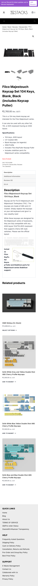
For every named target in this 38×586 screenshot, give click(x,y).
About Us (6, 519)
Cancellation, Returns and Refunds (16, 549)
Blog (4, 516)
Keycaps (19, 164)
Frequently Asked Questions (13, 539)
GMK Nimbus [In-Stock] (11, 323)
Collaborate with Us (10, 572)
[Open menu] (4, 21)
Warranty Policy (8, 576)
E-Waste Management (11, 566)
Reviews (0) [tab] (8, 180)
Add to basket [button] (8, 381)
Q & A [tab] (6, 184)
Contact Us (6, 569)
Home (4, 513)
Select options (8, 330)
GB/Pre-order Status (10, 526)
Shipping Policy (8, 543)
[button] (33, 36)
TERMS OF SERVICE (10, 523)
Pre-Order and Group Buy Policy (14, 552)
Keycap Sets (13, 164)
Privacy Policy (7, 579)
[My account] (3, 12)
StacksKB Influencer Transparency (15, 529)
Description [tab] (8, 172)
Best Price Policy (8, 556)
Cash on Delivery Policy (11, 546)
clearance (8, 166)
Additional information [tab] (12, 176)
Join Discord (32, 3)
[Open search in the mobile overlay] (35, 21)
